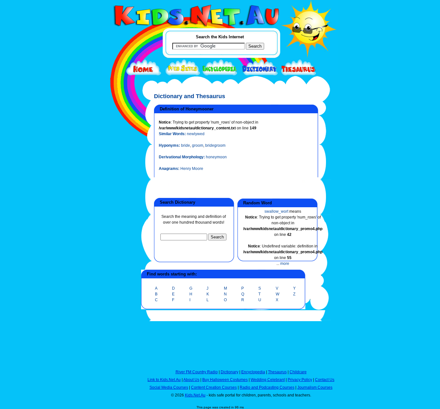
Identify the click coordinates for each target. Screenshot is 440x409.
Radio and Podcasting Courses (267, 387)
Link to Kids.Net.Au (164, 379)
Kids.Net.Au (195, 395)
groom (197, 145)
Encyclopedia (253, 372)
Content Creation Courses (214, 387)
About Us (191, 379)
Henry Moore (191, 168)
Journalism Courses (314, 387)
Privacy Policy (300, 379)
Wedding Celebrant (268, 379)
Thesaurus (277, 372)
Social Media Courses (168, 387)
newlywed (196, 134)
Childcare (298, 372)
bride (185, 145)
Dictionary (229, 372)
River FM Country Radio (197, 372)
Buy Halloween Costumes (225, 379)
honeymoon (216, 157)
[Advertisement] (118, 235)
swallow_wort (276, 211)
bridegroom (215, 145)
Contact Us (324, 379)
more (284, 263)
